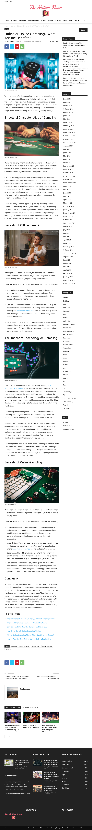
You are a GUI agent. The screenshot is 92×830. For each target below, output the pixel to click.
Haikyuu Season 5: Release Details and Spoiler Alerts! (50, 788)
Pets (64, 381)
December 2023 (69, 132)
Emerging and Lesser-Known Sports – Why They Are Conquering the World (73, 72)
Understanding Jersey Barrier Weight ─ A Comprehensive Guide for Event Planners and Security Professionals (75, 81)
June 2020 (67, 263)
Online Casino (36, 646)
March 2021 (67, 243)
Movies (50, 20)
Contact (35, 828)
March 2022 (67, 203)
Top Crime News (69, 398)
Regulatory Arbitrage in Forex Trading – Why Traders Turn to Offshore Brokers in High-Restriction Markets (74, 63)
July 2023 (66, 149)
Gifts (65, 355)
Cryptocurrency (69, 324)
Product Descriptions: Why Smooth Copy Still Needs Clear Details (74, 45)
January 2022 (68, 210)
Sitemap (75, 828)
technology (8, 649)
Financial (66, 341)
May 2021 (66, 236)
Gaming (43, 20)
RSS (81, 828)
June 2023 (67, 152)
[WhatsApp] (22, 46)
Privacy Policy (55, 828)
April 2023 (67, 159)
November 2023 (69, 136)
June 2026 (67, 99)
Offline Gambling (24, 646)
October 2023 (68, 139)
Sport (71, 20)
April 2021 (67, 240)
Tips (64, 395)
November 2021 (69, 216)
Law (64, 368)
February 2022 (68, 206)
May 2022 (66, 196)
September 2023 (69, 142)
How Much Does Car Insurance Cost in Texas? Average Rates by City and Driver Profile (75, 53)
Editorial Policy (44, 828)
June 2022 (67, 193)
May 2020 (66, 267)
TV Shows (58, 20)
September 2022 (69, 183)
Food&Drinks (68, 345)
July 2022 (66, 189)
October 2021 (68, 220)
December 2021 (69, 213)
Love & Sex (67, 371)
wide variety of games (21, 549)
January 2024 (68, 129)
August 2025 (68, 112)
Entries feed (67, 426)
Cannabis (66, 311)
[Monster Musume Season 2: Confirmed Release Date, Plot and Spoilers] (37, 774)
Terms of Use (66, 828)
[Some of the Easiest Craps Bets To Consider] (31, 717)
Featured (66, 338)
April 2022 (67, 199)
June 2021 (67, 233)
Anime (65, 20)
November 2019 (69, 283)
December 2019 (69, 280)
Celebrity (66, 321)
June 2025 (67, 116)
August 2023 (68, 146)
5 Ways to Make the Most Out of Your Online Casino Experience (16, 677)
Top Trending (68, 402)
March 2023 (67, 163)
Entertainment (33, 20)
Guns (65, 358)
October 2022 (68, 179)
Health (65, 361)
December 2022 (69, 173)
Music (65, 378)
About (29, 828)
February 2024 (68, 126)
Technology (67, 391)
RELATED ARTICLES (13, 707)
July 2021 (66, 230)
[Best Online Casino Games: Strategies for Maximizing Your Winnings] (50, 717)
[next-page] (9, 736)
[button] (85, 20)
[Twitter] (12, 46)
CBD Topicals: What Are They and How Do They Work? (22, 762)
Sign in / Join (8, 1)
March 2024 (67, 122)
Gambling (14, 646)
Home (7, 20)
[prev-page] (5, 736)
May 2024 (66, 119)
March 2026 (67, 106)
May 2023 (66, 156)
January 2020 (68, 277)
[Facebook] (6, 46)
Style (65, 388)
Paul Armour (10, 41)
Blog (65, 304)
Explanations (68, 334)
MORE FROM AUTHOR (30, 707)
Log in (65, 422)
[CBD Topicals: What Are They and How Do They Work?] (8, 763)
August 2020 (68, 257)
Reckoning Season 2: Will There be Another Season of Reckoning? (51, 762)
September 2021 (69, 223)
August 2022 (68, 186)
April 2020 (67, 270)
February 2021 (68, 246)
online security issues (25, 311)
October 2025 (68, 109)
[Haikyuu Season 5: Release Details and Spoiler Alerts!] (37, 788)
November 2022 (69, 176)
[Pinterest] (17, 46)
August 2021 (68, 226)
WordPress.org (68, 429)
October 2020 (68, 250)
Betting (66, 301)
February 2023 (68, 166)
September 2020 (69, 253)
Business (14, 20)
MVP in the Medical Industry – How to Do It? (48, 677)
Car (64, 314)
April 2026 (67, 102)
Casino (12, 26)
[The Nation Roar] (46, 11)
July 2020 (66, 260)
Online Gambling (47, 646)
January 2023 (68, 169)
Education (22, 20)
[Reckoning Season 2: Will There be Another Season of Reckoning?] (37, 763)
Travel (77, 20)
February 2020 (68, 273)
